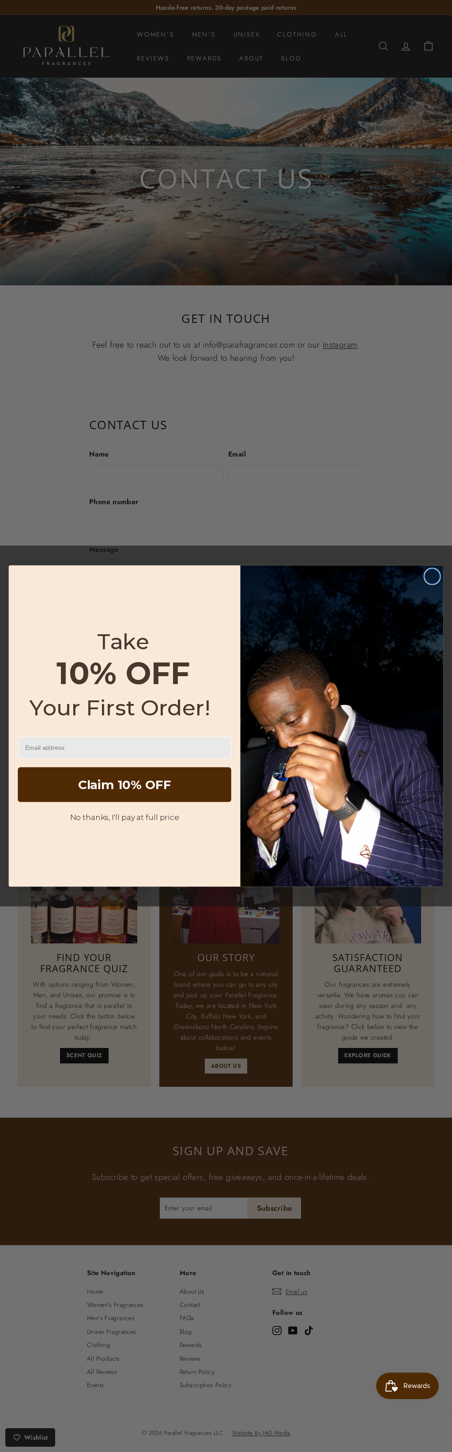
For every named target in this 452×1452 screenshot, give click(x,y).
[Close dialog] (432, 576)
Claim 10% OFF (124, 784)
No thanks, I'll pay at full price (124, 816)
